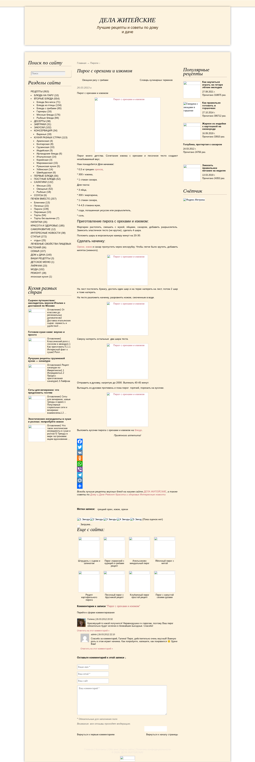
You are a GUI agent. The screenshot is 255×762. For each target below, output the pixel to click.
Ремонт (110, 494)
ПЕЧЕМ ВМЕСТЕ (40, 198)
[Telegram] (127, 475)
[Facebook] (127, 441)
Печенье (39, 205)
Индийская (43, 150)
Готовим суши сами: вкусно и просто (46, 333)
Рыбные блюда (45, 117)
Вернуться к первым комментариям (95, 734)
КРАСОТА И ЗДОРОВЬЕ (68, 48)
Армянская (43, 140)
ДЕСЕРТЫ (39, 121)
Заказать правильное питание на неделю (214, 168)
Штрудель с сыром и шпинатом (89, 562)
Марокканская (45, 163)
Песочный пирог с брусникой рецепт (114, 596)
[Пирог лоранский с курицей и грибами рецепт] (114, 539)
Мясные (41, 185)
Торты (37, 215)
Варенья (41, 134)
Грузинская (43, 147)
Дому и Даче (97, 494)
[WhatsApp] (127, 464)
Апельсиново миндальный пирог (139, 562)
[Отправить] (127, 486)
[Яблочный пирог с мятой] (165, 539)
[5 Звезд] (136, 519)
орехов (99, 169)
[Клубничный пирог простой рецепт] (139, 573)
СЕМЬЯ (144, 48)
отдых (37, 240)
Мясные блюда (45, 114)
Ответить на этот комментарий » (93, 630)
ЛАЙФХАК (36, 265)
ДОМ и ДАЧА (165, 48)
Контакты (101, 749)
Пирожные (40, 212)
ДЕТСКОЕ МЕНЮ (40, 262)
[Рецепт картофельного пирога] (89, 573)
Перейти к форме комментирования (95, 612)
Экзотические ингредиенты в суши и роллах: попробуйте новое (49, 420)
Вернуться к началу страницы (162, 734)
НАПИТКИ (36, 222)
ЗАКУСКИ (39, 127)
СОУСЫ (38, 195)
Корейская (43, 159)
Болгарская (43, 144)
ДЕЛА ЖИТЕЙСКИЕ (128, 20)
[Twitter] (127, 447)
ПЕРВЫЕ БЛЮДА (43, 175)
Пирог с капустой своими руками (165, 596)
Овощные (42, 188)
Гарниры (41, 111)
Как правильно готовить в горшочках (211, 105)
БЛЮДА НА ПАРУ (44, 95)
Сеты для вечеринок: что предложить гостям (43, 391)
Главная (89, 749)
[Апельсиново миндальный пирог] (139, 539)
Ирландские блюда (47, 153)
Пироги (38, 209)
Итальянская (44, 156)
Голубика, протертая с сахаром (202, 144)
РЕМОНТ (200, 48)
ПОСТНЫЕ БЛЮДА (45, 178)
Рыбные (41, 191)
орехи (124, 509)
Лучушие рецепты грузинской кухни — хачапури (46, 359)
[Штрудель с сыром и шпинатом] (89, 539)
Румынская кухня (46, 166)
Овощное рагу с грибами (95, 80)
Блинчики (39, 202)
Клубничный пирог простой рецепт (139, 596)
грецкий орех (104, 509)
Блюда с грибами (46, 108)
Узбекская (42, 169)
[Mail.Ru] (127, 480)
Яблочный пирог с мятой (164, 562)
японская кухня (39, 276)
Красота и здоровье (127, 494)
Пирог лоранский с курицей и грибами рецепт (114, 563)
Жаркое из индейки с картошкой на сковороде (214, 126)
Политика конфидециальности (153, 749)
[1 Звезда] (83, 519)
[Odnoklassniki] (127, 458)
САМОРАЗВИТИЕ (40, 229)
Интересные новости (153, 494)
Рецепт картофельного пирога (89, 597)
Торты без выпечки (45, 218)
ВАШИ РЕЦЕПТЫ (40, 258)
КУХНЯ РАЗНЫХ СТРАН (47, 137)
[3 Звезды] (110, 519)
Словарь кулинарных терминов (156, 80)
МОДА (184, 48)
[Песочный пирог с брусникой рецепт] (114, 573)
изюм (117, 509)
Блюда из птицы (46, 105)
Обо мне (113, 749)
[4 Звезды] (123, 519)
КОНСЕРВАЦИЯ (43, 130)
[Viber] (127, 469)
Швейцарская (44, 172)
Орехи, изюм (84, 246)
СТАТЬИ (35, 236)
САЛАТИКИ (40, 182)
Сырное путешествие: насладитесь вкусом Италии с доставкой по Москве (46, 303)
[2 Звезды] (96, 519)
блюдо (138, 430)
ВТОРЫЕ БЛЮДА (43, 98)
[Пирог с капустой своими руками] (165, 573)
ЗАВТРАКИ (40, 124)
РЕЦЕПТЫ (35, 48)
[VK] (127, 452)
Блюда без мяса (46, 102)
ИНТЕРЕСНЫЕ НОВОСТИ (113, 48)
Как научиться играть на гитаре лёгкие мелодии (212, 85)
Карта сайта (127, 749)
